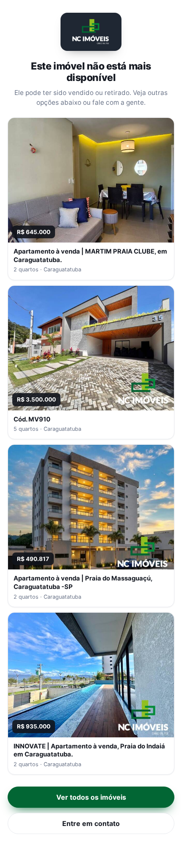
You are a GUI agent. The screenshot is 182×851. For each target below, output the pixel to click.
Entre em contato (91, 823)
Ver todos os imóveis (91, 797)
